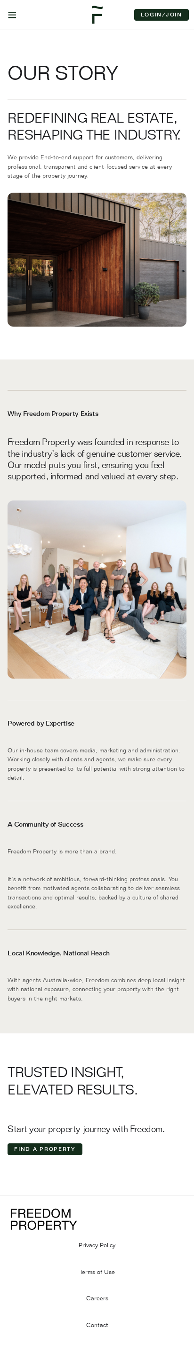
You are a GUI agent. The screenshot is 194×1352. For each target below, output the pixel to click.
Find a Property (45, 1149)
